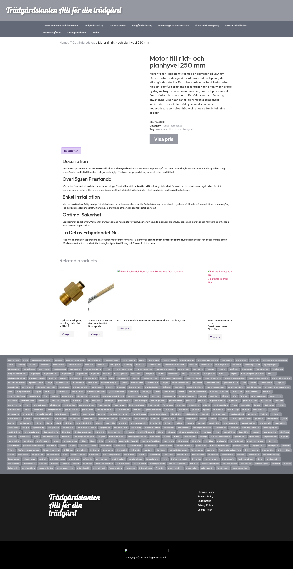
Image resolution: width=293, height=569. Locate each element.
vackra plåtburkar (29, 369)
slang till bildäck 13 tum (195, 387)
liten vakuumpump (25, 423)
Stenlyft (49, 382)
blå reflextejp (87, 463)
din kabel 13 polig (227, 454)
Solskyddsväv (280, 382)
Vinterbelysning (153, 360)
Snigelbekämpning (135, 387)
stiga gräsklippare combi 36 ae (235, 378)
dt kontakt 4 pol (129, 454)
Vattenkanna (140, 365)
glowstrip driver (106, 445)
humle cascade (155, 436)
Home (64, 42)
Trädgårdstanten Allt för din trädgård (63, 10)
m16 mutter (155, 418)
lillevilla (49, 423)
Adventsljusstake (223, 468)
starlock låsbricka (78, 382)
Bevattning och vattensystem (173, 25)
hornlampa (203, 436)
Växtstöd (11, 365)
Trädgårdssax (234, 369)
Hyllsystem (101, 436)
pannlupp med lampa (54, 409)
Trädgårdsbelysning (142, 25)
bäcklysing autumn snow (65, 468)
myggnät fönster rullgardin (158, 414)
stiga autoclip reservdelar (16, 382)
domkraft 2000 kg (182, 454)
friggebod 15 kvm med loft (51, 450)
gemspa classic (201, 445)
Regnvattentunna (169, 396)
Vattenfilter (193, 365)
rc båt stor (202, 396)
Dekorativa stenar (14, 459)
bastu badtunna (246, 463)
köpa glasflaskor (105, 427)
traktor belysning (183, 369)
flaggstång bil (148, 450)
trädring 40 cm (198, 369)
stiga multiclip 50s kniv (193, 378)
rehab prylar (155, 396)
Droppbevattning (154, 454)
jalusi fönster (284, 432)
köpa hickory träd (68, 427)
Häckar (92, 441)
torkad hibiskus (136, 374)
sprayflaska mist (152, 382)
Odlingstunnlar (218, 409)
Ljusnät (284, 418)
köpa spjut (25, 427)
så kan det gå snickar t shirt (219, 391)
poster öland (190, 400)
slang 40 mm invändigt (235, 387)
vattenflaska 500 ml (154, 365)
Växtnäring (21, 365)
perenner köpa (245, 405)
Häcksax (83, 441)
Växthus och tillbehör (236, 25)
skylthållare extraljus (254, 387)
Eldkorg (65, 454)
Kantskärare (130, 432)
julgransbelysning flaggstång (188, 432)
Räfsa (234, 396)
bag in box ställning (28, 468)
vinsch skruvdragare (169, 360)
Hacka (101, 441)
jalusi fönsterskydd (270, 432)
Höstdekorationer (189, 436)
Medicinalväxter (75, 418)
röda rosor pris (82, 396)
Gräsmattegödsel (13, 445)
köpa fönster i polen (120, 427)
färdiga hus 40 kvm (284, 450)
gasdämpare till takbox (240, 445)
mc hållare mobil (89, 418)
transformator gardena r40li (165, 369)
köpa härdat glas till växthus (87, 427)
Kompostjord (234, 427)
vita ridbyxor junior (94, 360)
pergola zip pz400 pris (221, 405)
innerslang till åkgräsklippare (84, 436)
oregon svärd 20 (170, 409)
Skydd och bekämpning (207, 25)
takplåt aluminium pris (37, 378)
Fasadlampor (211, 450)
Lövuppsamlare (191, 418)
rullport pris (267, 391)
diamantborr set (254, 454)
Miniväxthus (252, 414)
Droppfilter (141, 454)
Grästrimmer (272, 441)
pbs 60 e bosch (269, 405)
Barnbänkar (276, 463)
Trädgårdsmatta (277, 369)
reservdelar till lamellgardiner (138, 396)
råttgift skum (214, 396)
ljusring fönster (272, 418)
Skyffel (10, 391)
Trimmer (108, 369)
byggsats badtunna (152, 459)
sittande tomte (133, 391)
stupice (111, 378)
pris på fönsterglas (124, 400)
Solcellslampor (64, 387)
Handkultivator (28, 441)
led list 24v (98, 423)
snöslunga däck (97, 387)
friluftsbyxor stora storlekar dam (28, 450)
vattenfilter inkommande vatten (175, 365)
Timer (184, 374)
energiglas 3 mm (37, 454)
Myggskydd (101, 414)
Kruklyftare (190, 423)
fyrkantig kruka (273, 445)
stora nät (136, 378)
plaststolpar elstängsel (86, 405)
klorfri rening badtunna (32, 432)
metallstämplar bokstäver (42, 418)
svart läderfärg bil (90, 378)
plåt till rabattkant (69, 405)
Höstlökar (177, 436)
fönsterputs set (108, 450)
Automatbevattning (115, 468)
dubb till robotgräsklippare (111, 454)
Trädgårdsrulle (247, 369)
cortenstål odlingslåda (57, 459)
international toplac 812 (50, 436)
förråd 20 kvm (68, 450)
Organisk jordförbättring (153, 409)
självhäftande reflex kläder (96, 391)
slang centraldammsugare (215, 387)
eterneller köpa (23, 454)
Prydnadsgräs (109, 400)
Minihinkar (264, 414)
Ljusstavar (223, 418)
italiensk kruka (25, 436)
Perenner (257, 405)
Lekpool (58, 423)
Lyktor (180, 418)
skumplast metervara (23, 391)
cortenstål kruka (74, 459)
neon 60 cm (75, 414)
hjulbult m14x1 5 (239, 436)
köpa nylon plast (53, 427)
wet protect (58, 360)
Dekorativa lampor (29, 459)
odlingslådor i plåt (259, 409)
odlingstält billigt (233, 409)
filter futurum (161, 450)
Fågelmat (11, 454)
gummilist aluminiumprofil (128, 441)
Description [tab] (71, 150)
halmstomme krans (70, 441)
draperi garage (168, 454)
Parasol (27, 409)
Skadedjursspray (77, 391)
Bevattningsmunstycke (157, 463)
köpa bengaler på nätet (152, 427)
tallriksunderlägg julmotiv (16, 378)
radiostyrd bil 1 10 (275, 396)
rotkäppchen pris (34, 396)
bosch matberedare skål (246, 459)
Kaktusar (161, 432)
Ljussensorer (259, 418)
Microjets (27, 418)
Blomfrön (76, 463)
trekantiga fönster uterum (123, 369)
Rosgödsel (55, 396)
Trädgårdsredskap (93, 25)
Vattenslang (128, 365)
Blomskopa (65, 463)
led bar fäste (123, 423)
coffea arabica (87, 459)
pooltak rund (279, 400)
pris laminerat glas (140, 400)
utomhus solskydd (60, 369)
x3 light (25, 360)
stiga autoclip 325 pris (36, 382)
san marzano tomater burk (197, 391)
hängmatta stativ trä (270, 436)
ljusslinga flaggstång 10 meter (241, 418)
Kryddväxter (179, 423)
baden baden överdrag (46, 468)
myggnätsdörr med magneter (118, 414)
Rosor (46, 396)
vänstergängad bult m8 (252, 365)
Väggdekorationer (14, 369)
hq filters (167, 436)
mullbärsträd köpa (191, 414)
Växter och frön (118, 25)
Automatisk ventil (99, 468)
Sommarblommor (266, 382)
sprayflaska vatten (137, 382)
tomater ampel (173, 374)
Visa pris (164, 139)
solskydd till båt (13, 387)
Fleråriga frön (135, 450)
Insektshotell (66, 436)
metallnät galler (60, 418)
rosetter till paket (67, 396)
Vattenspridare (115, 365)
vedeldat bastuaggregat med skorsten (274, 360)
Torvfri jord (106, 374)
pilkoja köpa (181, 405)
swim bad (63, 378)
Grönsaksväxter (183, 441)
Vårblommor (236, 365)
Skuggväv (37, 391)
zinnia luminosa (13, 360)
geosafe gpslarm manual (184, 445)
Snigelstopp (121, 387)
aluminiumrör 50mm (175, 468)
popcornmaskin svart (250, 400)
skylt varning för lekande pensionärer (277, 387)
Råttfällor (225, 396)
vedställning (254, 360)
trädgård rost (95, 374)
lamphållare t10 (155, 423)
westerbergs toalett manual (75, 360)
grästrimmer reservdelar (255, 441)
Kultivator (168, 423)
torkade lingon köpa (120, 374)
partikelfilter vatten (14, 409)
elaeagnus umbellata (78, 454)
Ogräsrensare (183, 409)
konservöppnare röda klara (202, 427)
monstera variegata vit (219, 414)
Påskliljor (281, 405)
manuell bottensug (141, 418)
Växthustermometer (74, 365)
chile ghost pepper (102, 459)
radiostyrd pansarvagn (258, 396)
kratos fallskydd (214, 423)
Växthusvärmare (58, 365)
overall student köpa (123, 409)
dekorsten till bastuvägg (271, 454)
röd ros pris (94, 396)
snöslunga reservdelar (80, 387)
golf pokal (73, 445)
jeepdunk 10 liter (229, 432)
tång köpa (234, 374)
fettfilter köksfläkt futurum (178, 450)
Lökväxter (213, 418)
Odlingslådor (273, 409)
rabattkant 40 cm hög (27, 400)
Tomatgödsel (149, 374)
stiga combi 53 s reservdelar (281, 378)
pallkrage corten (87, 409)
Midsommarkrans (14, 418)
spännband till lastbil (213, 382)
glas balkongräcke (166, 445)
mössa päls (204, 414)
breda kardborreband (211, 459)
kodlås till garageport (270, 427)
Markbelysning (126, 418)
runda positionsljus (252, 391)
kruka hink (201, 423)
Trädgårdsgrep (35, 374)
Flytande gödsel (122, 450)
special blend (197, 382)
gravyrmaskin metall (236, 441)
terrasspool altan (209, 374)
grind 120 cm (209, 441)
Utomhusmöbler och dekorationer (60, 25)
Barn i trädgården (52, 32)
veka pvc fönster (241, 360)
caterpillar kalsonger (135, 459)
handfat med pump (43, 441)
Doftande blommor (198, 454)
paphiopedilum (38, 409)
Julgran (217, 432)
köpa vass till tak (280, 423)
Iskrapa (36, 436)
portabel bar (202, 400)
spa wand (253, 382)
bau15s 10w (194, 463)
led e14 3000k (110, 423)
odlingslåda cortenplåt (44, 414)
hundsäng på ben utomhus (137, 436)
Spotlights (165, 382)
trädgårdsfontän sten (51, 374)
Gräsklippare (51, 445)
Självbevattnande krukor (116, 391)
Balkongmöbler (13, 468)
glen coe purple (120, 445)
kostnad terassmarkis (230, 423)
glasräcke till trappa (135, 445)
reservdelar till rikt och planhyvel (174, 129)
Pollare (27, 405)
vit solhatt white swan (111, 360)
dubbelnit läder (94, 454)
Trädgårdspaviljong (262, 369)
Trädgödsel (222, 369)
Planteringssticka (104, 405)
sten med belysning (62, 382)
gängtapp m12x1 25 (258, 445)
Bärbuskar (287, 463)
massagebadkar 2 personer (108, 418)
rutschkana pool (237, 391)
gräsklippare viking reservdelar (33, 445)
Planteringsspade (119, 405)
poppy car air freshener (217, 400)
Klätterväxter (66, 432)
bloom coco (43, 463)
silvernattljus (146, 391)
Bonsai (260, 459)
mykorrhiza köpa (88, 414)
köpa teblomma (13, 427)
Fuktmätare (286, 445)
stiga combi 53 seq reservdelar (258, 378)
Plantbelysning (168, 405)
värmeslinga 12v (206, 365)
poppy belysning (234, 400)
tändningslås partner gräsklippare (252, 374)
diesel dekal (241, 454)
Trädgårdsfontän (66, 374)
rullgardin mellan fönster (16, 396)
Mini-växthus (276, 414)
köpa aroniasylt (169, 427)
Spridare (124, 382)
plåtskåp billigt (55, 405)
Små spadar (167, 387)
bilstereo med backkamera (104, 463)
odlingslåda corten (61, 414)
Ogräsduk (206, 409)
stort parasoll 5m (123, 378)
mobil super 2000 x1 (237, 414)
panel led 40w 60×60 (71, 409)
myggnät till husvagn (139, 414)
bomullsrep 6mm (14, 463)
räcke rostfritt (12, 400)
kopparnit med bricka (248, 423)
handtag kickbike (13, 441)
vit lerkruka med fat (129, 360)
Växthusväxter (44, 365)
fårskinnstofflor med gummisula (230, 450)
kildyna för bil (99, 432)
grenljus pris (221, 441)
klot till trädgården (14, 432)
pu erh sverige (96, 400)
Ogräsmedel (195, 409)
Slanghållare (179, 387)
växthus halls (102, 365)
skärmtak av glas (62, 391)
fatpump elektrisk (197, 450)
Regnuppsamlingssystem (187, 396)
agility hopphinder (207, 468)
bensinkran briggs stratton (177, 463)
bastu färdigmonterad (230, 463)
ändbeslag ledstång (145, 468)
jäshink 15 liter (244, 432)
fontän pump (94, 450)
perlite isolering (194, 405)
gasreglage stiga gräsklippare (219, 445)
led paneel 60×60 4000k (83, 423)
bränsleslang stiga (228, 459)
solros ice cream (27, 387)
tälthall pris (271, 374)
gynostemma (111, 441)
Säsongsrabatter (169, 391)
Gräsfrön (63, 445)
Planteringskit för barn (136, 405)
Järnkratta (256, 432)
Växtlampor (32, 365)
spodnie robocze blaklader (180, 382)
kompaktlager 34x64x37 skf (250, 427)
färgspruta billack (268, 450)
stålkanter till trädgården (109, 382)
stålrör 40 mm (92, 382)
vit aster (141, 360)
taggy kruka (52, 378)
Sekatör (157, 391)
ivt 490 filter (12, 436)
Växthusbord (89, 365)
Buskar (165, 459)
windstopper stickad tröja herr (41, 360)
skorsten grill (49, 391)
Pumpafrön (76, 400)
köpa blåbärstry (136, 427)
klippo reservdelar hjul (50, 432)
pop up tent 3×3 (266, 400)
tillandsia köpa (195, 374)
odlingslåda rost (13, 414)
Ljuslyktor (11, 423)
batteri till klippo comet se (210, 463)
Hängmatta (284, 436)
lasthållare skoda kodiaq (138, 423)
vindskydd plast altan (187, 360)
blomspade (54, 463)
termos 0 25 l (223, 374)
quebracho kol (43, 400)
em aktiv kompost (53, 454)
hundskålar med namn (116, 436)
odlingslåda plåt (28, 414)
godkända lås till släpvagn (88, 445)
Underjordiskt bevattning (92, 369)
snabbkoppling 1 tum (152, 387)
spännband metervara (231, 382)
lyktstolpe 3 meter (168, 418)
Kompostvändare (220, 427)
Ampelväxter (160, 468)
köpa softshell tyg (38, 427)
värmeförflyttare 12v (221, 365)
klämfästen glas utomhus (82, 432)
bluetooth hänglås (29, 463)
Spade (244, 382)
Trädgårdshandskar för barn (17, 374)
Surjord (102, 378)
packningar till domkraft (104, 409)
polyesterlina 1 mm (14, 405)
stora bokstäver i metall (150, 378)
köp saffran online (183, 427)
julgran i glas (206, 432)
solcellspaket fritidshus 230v (46, 387)
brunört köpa (196, 459)
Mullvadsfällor (176, 414)
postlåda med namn (175, 400)
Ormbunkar (137, 409)
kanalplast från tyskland (146, 432)
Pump (86, 400)
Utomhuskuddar (44, 369)
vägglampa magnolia (270, 365)
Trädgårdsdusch (81, 374)
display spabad (213, 454)
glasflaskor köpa (150, 445)
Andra (95, 32)
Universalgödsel (75, 369)
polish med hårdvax (39, 405)
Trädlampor (210, 369)
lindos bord (38, 423)
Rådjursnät (243, 396)
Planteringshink (153, 405)
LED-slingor (68, 423)
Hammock (56, 441)
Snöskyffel (109, 387)
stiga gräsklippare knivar (213, 378)
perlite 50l (206, 405)
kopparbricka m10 (265, 423)
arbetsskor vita (130, 468)
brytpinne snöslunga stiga (179, 459)
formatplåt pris (81, 450)
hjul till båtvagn (254, 436)
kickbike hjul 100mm (115, 432)
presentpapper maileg (158, 400)
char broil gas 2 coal (118, 459)
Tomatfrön (161, 374)
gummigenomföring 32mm (151, 441)
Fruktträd (11, 450)
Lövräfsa (203, 418)
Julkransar (171, 432)
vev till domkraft (227, 360)
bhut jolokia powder (123, 463)
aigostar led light (191, 468)
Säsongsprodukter (76, 32)
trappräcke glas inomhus (144, 369)
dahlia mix (42, 459)
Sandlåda (181, 391)
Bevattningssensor (140, 463)
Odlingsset (245, 409)
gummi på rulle (169, 441)
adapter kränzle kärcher (240, 468)
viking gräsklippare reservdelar (208, 360)
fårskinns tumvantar (251, 450)
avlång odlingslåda (83, 468)
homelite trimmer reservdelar (220, 436)
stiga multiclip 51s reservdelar (172, 378)
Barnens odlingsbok (261, 463)
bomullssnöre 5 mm (273, 459)
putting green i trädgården (60, 400)
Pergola (234, 405)
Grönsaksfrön (196, 441)
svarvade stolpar (75, 378)
